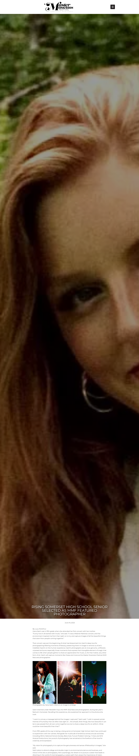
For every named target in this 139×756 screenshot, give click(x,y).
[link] (112, 7)
